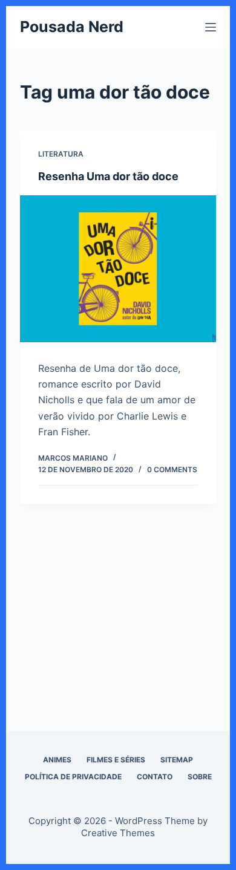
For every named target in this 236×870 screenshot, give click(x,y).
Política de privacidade (73, 776)
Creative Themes (118, 833)
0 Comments (172, 469)
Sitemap (176, 759)
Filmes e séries (116, 759)
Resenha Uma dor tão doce (108, 176)
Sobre (200, 776)
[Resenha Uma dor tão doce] (117, 268)
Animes (57, 759)
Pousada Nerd (71, 27)
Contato (154, 776)
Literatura (61, 153)
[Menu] (210, 27)
